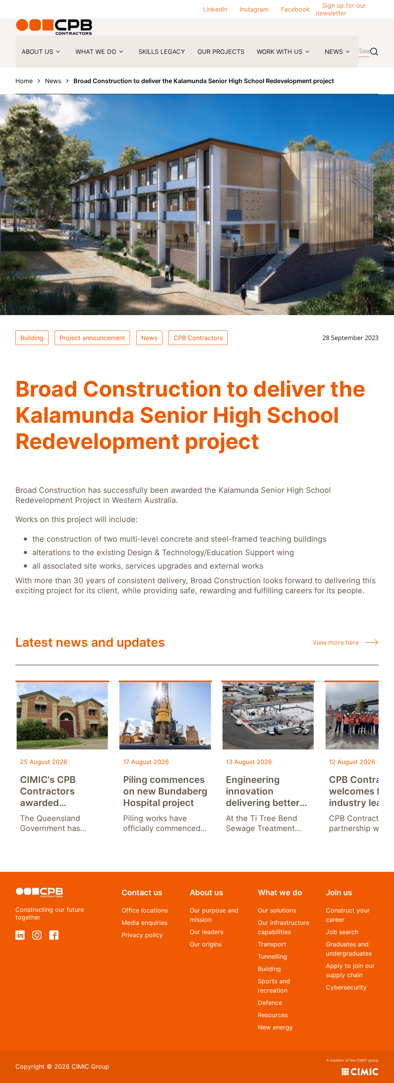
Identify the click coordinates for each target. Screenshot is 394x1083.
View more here (336, 642)
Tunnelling (272, 956)
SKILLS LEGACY (162, 51)
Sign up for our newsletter (341, 9)
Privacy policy (142, 935)
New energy (275, 1027)
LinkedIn (215, 9)
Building (269, 969)
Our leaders (206, 932)
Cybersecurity (346, 987)
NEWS (334, 51)
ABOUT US (37, 51)
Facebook (295, 9)
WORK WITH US (279, 51)
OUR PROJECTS (220, 51)
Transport (272, 944)
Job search (342, 932)
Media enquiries (144, 922)
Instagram (254, 9)
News (53, 81)
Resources (273, 1015)
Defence (270, 1002)
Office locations (145, 910)
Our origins (206, 944)
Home (24, 81)
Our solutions (277, 910)
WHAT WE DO (95, 51)
